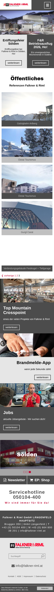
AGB (19, 576)
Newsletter (16, 480)
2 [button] (19, 32)
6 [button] (30, 32)
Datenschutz (41, 576)
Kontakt (11, 576)
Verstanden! (44, 588)
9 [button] (38, 32)
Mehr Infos (25, 590)
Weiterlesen (14, 63)
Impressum (28, 576)
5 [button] (27, 32)
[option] (27, 23)
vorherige (9, 275)
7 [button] (33, 32)
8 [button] (35, 32)
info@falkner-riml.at (33, 530)
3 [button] (22, 32)
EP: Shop (42, 480)
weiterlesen (11, 327)
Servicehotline (27, 492)
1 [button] (16, 32)
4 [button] (24, 32)
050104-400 (27, 497)
